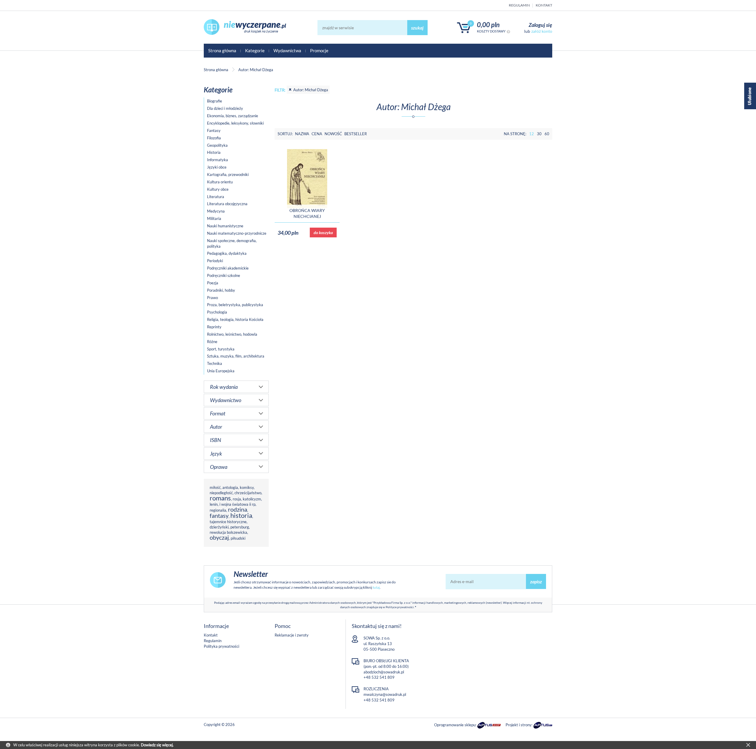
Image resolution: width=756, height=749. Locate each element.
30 (539, 133)
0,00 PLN (488, 25)
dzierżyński (219, 527)
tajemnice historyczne (228, 521)
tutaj (376, 587)
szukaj (417, 27)
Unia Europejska (220, 370)
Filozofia (214, 138)
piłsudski (238, 538)
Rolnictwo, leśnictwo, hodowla (232, 334)
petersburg (239, 527)
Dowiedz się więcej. (157, 745)
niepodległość (221, 492)
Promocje (319, 50)
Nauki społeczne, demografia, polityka (232, 243)
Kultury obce (218, 189)
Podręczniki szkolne (223, 275)
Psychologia (217, 312)
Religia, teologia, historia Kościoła (235, 319)
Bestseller (355, 133)
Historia (214, 152)
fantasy (219, 515)
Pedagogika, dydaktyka (227, 253)
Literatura (215, 196)
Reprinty (214, 326)
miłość (215, 487)
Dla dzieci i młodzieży (225, 108)
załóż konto (541, 31)
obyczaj (219, 537)
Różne (212, 341)
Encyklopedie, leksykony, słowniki (235, 123)
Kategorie (255, 50)
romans (220, 498)
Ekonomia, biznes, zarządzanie (232, 115)
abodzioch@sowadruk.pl (384, 672)
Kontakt (544, 5)
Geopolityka (217, 145)
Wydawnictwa (287, 50)
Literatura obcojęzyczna (227, 203)
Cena (317, 133)
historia (241, 515)
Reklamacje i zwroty (292, 635)
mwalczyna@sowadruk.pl (385, 694)
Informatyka (217, 159)
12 (531, 133)
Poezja (212, 282)
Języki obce (217, 167)
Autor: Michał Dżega (310, 89)
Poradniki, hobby (221, 290)
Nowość (333, 133)
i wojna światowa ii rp (237, 504)
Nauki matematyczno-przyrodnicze (236, 233)
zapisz (536, 581)
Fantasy (214, 130)
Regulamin (519, 5)
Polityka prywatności (221, 646)
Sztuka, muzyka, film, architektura (235, 356)
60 (547, 133)
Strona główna (222, 50)
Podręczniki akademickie (228, 268)
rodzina (237, 509)
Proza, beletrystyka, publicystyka (235, 304)
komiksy (247, 487)
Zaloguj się (540, 25)
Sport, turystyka (220, 349)
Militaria (214, 218)
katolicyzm (252, 499)
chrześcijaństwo (247, 492)
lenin (214, 504)
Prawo (212, 297)
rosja (237, 499)
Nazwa (302, 133)
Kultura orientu (220, 182)
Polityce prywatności (400, 607)
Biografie (214, 101)
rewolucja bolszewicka (228, 532)
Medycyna (216, 211)
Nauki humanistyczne (225, 225)
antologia (230, 487)
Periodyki (215, 260)
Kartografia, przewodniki (228, 174)
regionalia (218, 510)
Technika (214, 363)
